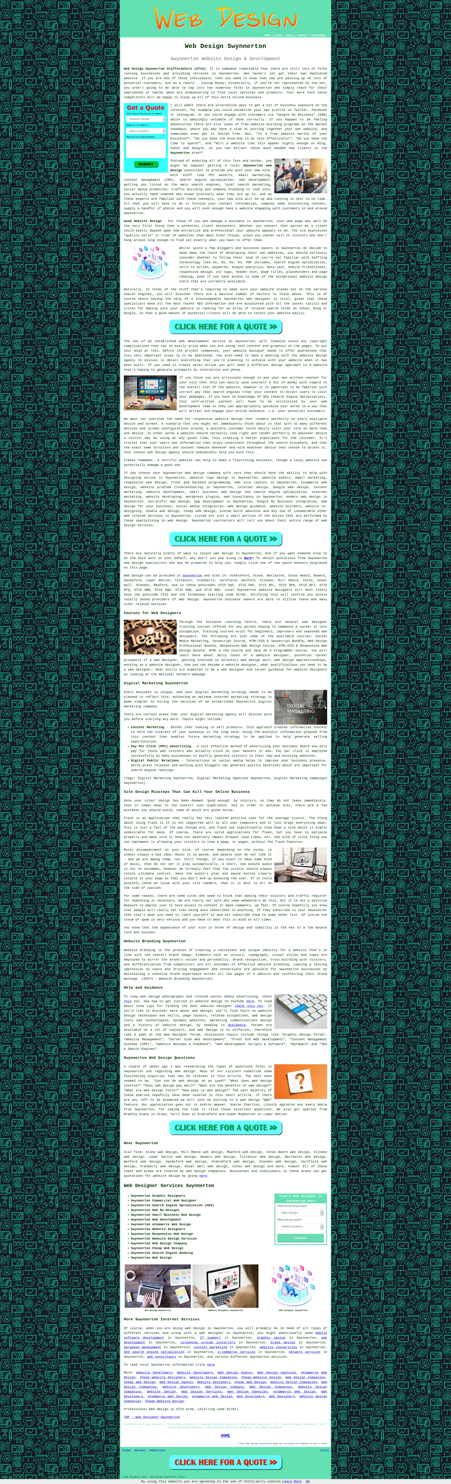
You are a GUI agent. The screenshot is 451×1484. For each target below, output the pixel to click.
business (264, 460)
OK (308, 1481)
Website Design (161, 1392)
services (155, 516)
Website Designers (213, 1382)
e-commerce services (236, 1352)
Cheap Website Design (261, 1377)
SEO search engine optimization (154, 1352)
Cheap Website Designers (162, 1377)
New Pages (140, 1450)
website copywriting (278, 1347)
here (250, 1001)
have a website (239, 208)
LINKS (278, 35)
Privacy (324, 1450)
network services (305, 1352)
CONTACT (302, 35)
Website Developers (154, 1372)
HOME (267, 35)
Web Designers (282, 1396)
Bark (248, 558)
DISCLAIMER (318, 35)
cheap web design (199, 511)
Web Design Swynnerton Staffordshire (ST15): (166, 69)
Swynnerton (180, 153)
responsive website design (218, 419)
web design (189, 599)
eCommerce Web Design (294, 1392)
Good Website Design (143, 221)
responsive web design (145, 482)
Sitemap (126, 1450)
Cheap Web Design (139, 1382)
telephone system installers (208, 1342)
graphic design (271, 1338)
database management (142, 1347)
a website (318, 365)
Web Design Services (201, 1392)
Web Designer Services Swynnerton (169, 1185)
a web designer (209, 1333)
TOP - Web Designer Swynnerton (152, 1417)
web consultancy (161, 1357)
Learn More (292, 1481)
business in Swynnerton (251, 221)
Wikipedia (237, 1025)
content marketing (210, 1347)
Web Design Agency (235, 1372)
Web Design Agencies (276, 1372)
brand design (283, 1342)
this (128, 1001)
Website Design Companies (213, 1377)
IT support (210, 1338)
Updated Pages (157, 1450)
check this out (249, 1006)
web (188, 473)
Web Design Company (224, 1387)
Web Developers (251, 1396)
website (186, 460)
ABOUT (289, 35)
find (137, 1152)
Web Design (133, 575)
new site (262, 170)
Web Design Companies (305, 1377)
